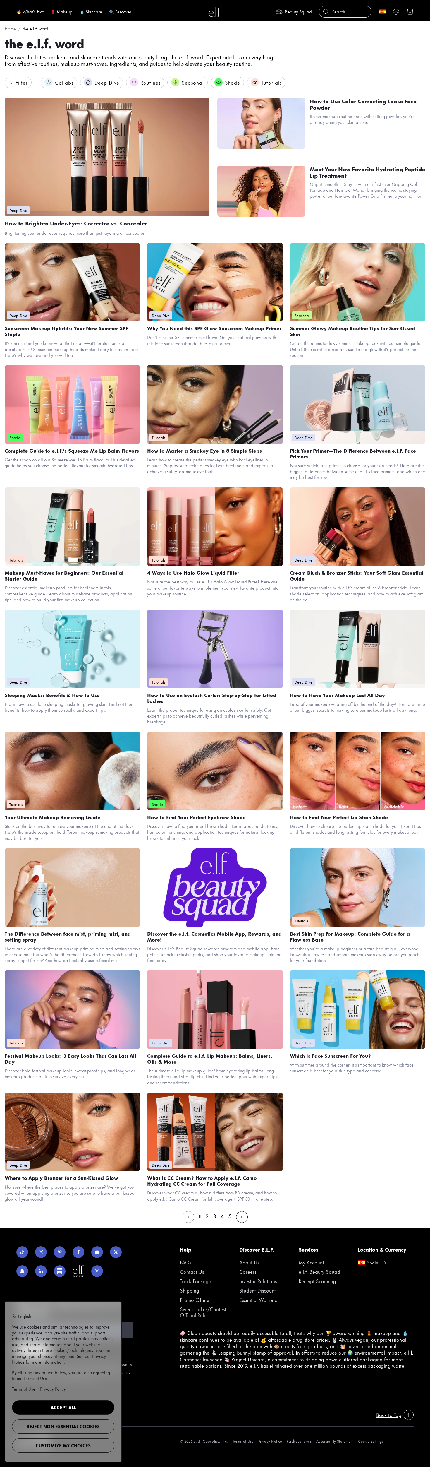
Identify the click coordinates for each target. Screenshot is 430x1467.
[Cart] (410, 11)
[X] (116, 1252)
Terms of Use (243, 1441)
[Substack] (60, 1271)
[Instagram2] (97, 1271)
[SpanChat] (22, 1271)
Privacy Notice (270, 1441)
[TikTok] (22, 1252)
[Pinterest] (60, 1252)
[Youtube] (97, 1252)
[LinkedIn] (41, 1271)
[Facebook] (78, 1252)
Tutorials (271, 82)
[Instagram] (41, 1252)
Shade (232, 82)
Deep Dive (107, 82)
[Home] (215, 12)
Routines (150, 82)
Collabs (64, 82)
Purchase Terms (299, 1441)
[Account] (396, 12)
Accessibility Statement (335, 1441)
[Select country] (382, 12)
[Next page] (242, 1217)
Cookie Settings (370, 1441)
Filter (22, 82)
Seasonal (193, 82)
